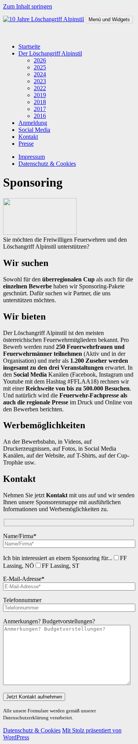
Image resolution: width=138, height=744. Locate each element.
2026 (40, 60)
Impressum (31, 156)
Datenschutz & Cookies (47, 163)
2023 (40, 81)
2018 (40, 102)
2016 (40, 116)
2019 (40, 95)
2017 (40, 109)
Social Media (34, 129)
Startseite (29, 46)
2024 (40, 74)
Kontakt (28, 136)
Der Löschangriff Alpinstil (50, 53)
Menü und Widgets (109, 19)
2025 (40, 67)
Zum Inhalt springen (27, 6)
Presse (26, 143)
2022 (40, 88)
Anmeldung (32, 123)
